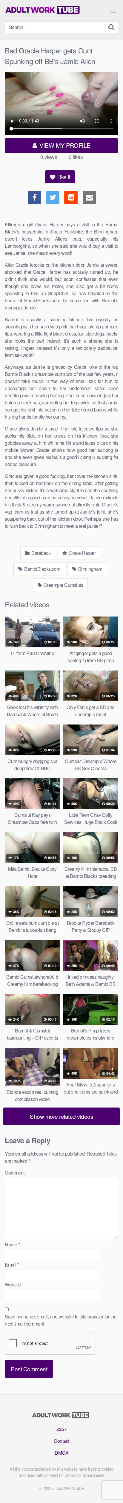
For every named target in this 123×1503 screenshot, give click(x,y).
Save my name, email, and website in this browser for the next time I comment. (60, 1320)
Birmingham (89, 568)
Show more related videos (61, 1116)
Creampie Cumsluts (62, 585)
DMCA (61, 1452)
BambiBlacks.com (41, 568)
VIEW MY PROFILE (64, 145)
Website (13, 1284)
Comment (14, 1172)
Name (12, 1244)
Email (12, 1264)
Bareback (40, 552)
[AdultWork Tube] (43, 10)
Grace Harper (82, 552)
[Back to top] (112, 1490)
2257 (61, 1429)
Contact (61, 1440)
